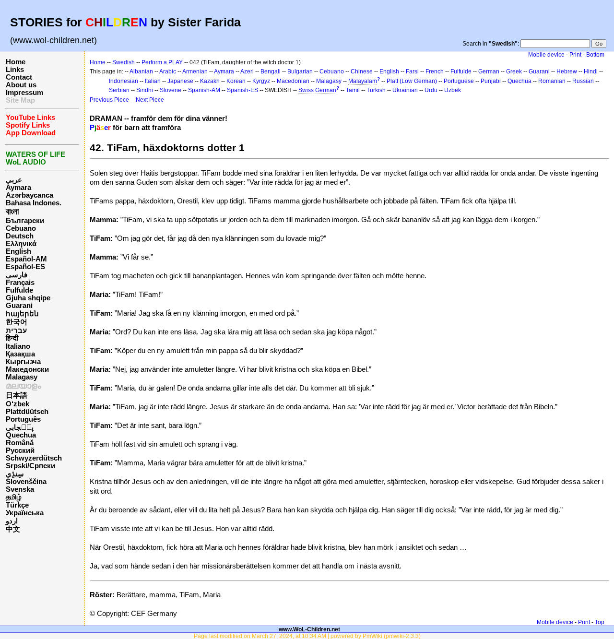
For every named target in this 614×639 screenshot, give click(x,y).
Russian (583, 81)
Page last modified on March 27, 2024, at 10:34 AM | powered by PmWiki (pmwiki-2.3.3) (307, 636)
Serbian (119, 90)
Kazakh (210, 81)
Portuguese (459, 81)
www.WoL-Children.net (309, 629)
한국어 (16, 322)
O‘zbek (17, 404)
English (18, 251)
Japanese (180, 81)
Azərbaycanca (29, 195)
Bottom (595, 54)
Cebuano (21, 228)
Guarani (19, 305)
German (488, 71)
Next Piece (150, 99)
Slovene (170, 90)
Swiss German (317, 90)
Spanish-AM (204, 90)
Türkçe (17, 505)
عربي (14, 180)
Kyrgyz (261, 81)
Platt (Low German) (412, 81)
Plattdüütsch (27, 411)
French (434, 71)
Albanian (141, 71)
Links (15, 69)
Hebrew (566, 71)
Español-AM (26, 259)
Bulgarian (300, 71)
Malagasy (21, 377)
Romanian (552, 81)
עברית (16, 330)
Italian (153, 81)
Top (599, 622)
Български (25, 221)
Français (20, 282)
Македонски (27, 369)
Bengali (270, 71)
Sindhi (144, 90)
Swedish (123, 62)
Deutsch (20, 236)
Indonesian (123, 81)
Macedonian (293, 81)
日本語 (16, 395)
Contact (19, 77)
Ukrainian (405, 90)
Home (15, 62)
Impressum (24, 92)
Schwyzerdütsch (34, 458)
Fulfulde (19, 290)
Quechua (21, 435)
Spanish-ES (242, 90)
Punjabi (491, 81)
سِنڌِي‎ (15, 474)
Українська (25, 513)
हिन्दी (12, 338)
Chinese (362, 71)
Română (20, 443)
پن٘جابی (20, 427)
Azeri (247, 71)
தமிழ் (14, 497)
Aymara (18, 187)
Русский (20, 450)
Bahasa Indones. (33, 203)
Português (23, 419)
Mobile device (546, 54)
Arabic (167, 71)
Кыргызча (23, 362)
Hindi (591, 71)
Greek (514, 71)
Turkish (376, 90)
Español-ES (25, 267)
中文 (13, 529)
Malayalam (362, 81)
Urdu (431, 90)
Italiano (18, 346)
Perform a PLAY (162, 62)
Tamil (353, 90)
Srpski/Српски (30, 466)
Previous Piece (109, 99)
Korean (236, 81)
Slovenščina (26, 481)
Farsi (412, 71)
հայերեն (22, 314)
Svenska (20, 489)
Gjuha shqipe (28, 298)
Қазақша (20, 354)
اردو (12, 521)
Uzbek (452, 90)
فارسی (16, 275)
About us (21, 85)
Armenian (195, 71)
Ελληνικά (21, 244)
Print (575, 54)
